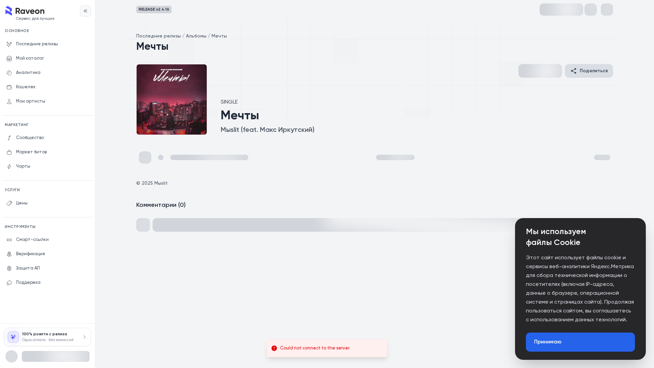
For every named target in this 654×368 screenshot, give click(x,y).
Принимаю (548, 342)
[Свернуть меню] (85, 10)
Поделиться (594, 70)
